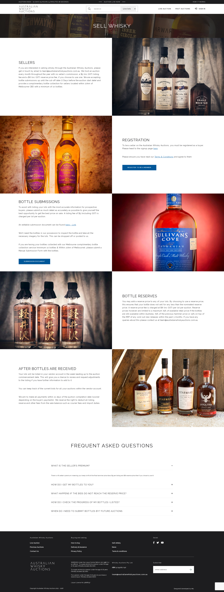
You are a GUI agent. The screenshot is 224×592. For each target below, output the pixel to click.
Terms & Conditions (164, 157)
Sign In (201, 9)
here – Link (70, 225)
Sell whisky (116, 543)
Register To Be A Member (139, 167)
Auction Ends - (44, 2)
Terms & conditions (119, 551)
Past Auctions (183, 9)
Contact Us (34, 551)
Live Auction (164, 9)
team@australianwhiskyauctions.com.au (130, 574)
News (114, 547)
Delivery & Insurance (79, 547)
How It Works (199, 2)
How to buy (75, 543)
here (155, 148)
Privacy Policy (76, 551)
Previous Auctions (37, 547)
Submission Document (34, 261)
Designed (177, 589)
